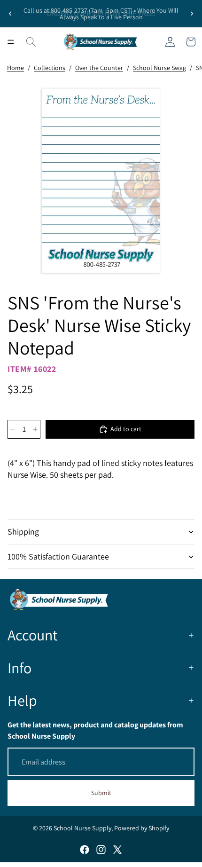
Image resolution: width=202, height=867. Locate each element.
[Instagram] (101, 849)
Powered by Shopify (141, 828)
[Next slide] (191, 13)
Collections (49, 67)
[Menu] (11, 42)
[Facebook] (84, 849)
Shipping (23, 531)
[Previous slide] (10, 13)
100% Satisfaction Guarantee (58, 556)
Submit (101, 792)
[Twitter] (117, 849)
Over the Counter (99, 67)
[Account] (170, 42)
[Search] (31, 42)
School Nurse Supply (82, 828)
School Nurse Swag (159, 67)
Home (15, 67)
